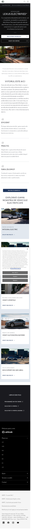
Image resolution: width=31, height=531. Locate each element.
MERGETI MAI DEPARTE (8, 332)
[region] (15, 265)
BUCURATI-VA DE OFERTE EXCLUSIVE (12, 297)
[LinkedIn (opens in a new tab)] (3, 522)
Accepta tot (15, 276)
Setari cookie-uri (15, 272)
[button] (6, 2)
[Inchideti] (27, 249)
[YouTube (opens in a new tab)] (18, 522)
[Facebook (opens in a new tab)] (8, 522)
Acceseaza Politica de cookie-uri (16, 268)
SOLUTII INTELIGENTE (8, 367)
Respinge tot (15, 280)
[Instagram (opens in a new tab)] (13, 522)
